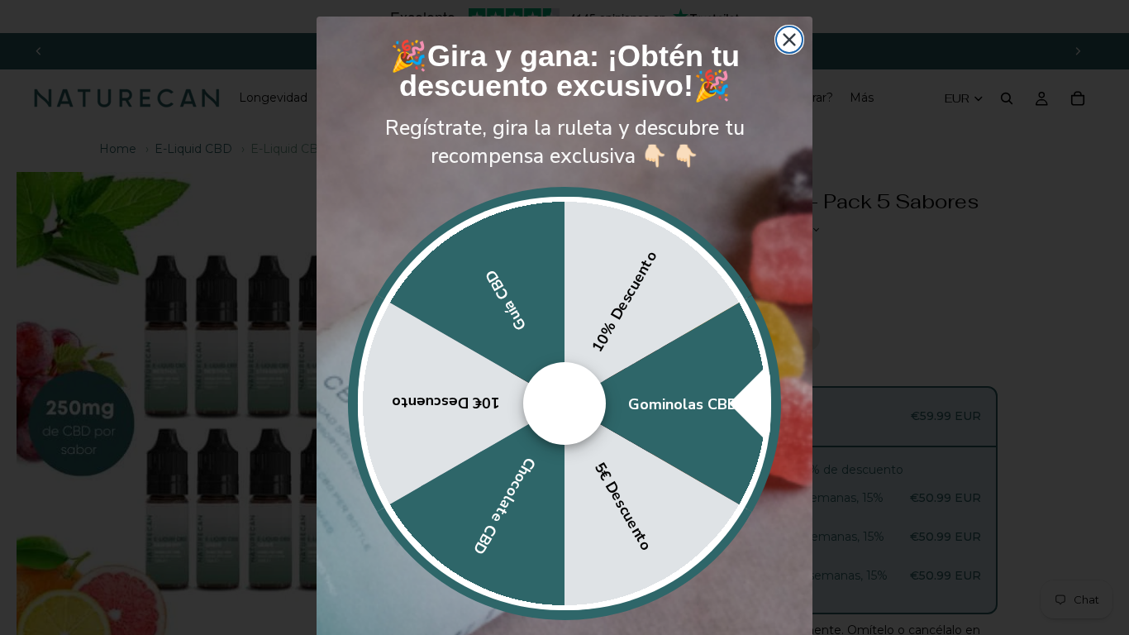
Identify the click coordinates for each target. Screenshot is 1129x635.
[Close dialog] (789, 39)
